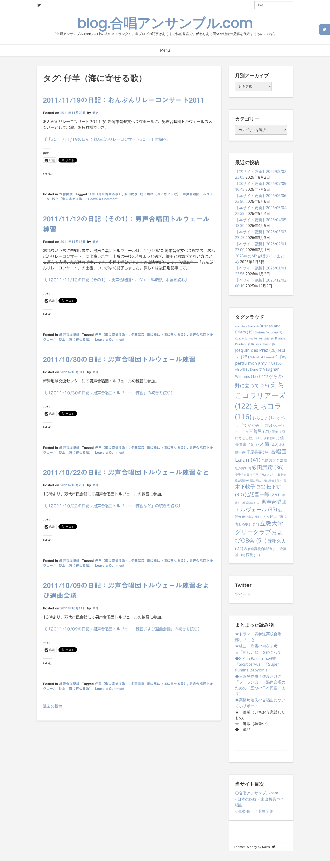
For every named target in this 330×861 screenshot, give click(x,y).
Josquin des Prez (256, 350)
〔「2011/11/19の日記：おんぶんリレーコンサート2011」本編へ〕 (107, 139)
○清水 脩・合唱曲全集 (254, 811)
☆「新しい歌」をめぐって (258, 652)
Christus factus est (268, 332)
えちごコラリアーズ (260, 395)
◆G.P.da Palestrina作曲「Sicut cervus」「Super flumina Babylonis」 (257, 664)
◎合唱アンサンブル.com (256, 793)
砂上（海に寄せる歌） (69, 199)
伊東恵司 (271, 438)
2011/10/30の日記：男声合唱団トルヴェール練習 (119, 359)
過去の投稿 (52, 706)
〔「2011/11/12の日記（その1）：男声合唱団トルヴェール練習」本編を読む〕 (116, 280)
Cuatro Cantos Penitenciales (254, 338)
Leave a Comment (102, 199)
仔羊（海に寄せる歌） (105, 194)
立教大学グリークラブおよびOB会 (259, 531)
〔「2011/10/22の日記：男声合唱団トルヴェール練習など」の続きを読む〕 (112, 506)
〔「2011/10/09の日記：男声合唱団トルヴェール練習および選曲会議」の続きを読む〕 (122, 629)
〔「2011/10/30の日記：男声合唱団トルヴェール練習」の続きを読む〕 (108, 393)
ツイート (243, 594)
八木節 (266, 444)
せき (95, 112)
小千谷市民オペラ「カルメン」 (257, 475)
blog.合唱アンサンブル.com (165, 23)
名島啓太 (272, 460)
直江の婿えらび (257, 516)
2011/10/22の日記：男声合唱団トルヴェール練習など (126, 472)
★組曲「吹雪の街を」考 (256, 646)
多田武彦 (131, 194)
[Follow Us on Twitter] (39, 5)
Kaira (266, 847)
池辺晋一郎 (262, 494)
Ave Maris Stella (246, 326)
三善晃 (260, 431)
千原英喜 (258, 452)
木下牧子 (250, 486)
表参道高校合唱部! (261, 549)
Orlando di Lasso (262, 357)
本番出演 (66, 194)
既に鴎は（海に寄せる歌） (160, 194)
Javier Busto (265, 344)
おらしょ (264, 417)
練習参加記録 (69, 334)
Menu (165, 50)
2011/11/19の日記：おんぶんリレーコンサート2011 (123, 100)
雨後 (253, 554)
